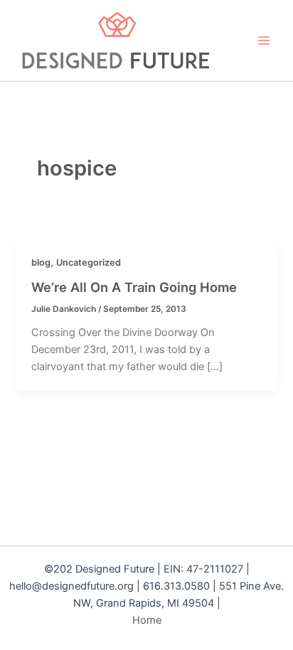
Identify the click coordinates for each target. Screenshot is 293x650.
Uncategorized (88, 262)
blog (40, 262)
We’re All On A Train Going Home (134, 287)
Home (146, 620)
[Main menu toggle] (264, 40)
